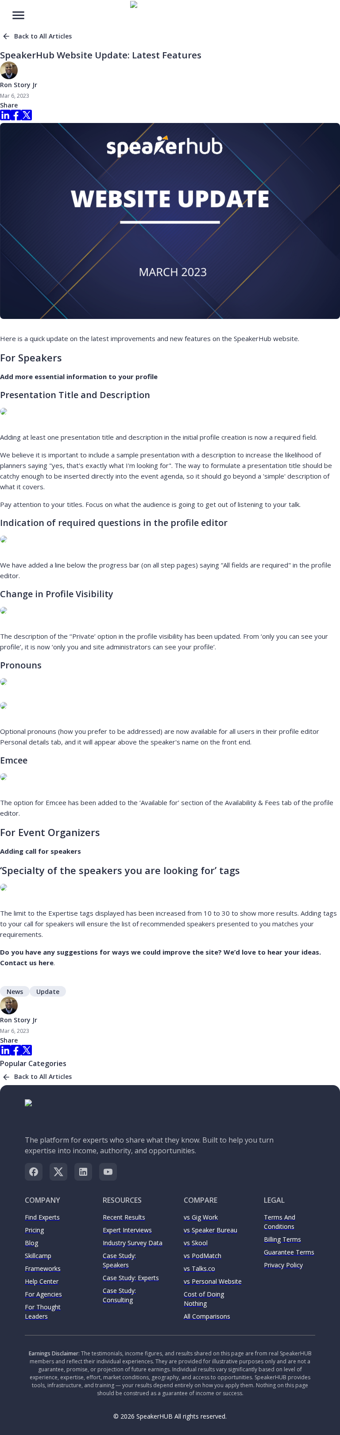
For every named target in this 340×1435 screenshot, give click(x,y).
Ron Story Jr (18, 85)
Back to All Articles (43, 36)
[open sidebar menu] (18, 14)
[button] (15, 991)
